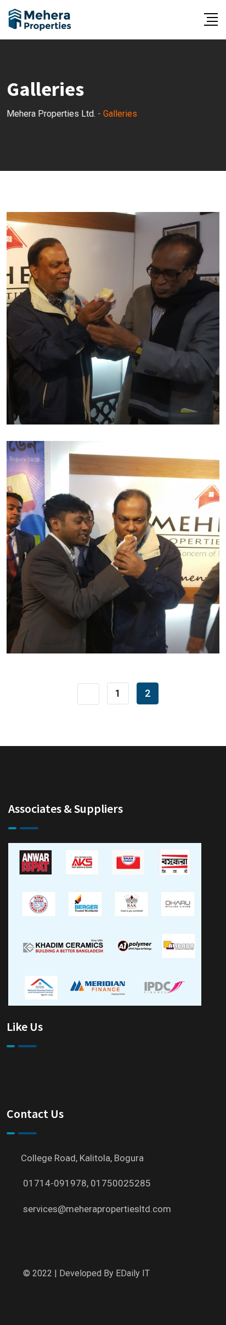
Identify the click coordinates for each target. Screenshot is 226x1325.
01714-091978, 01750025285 (87, 1183)
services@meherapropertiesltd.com (97, 1208)
